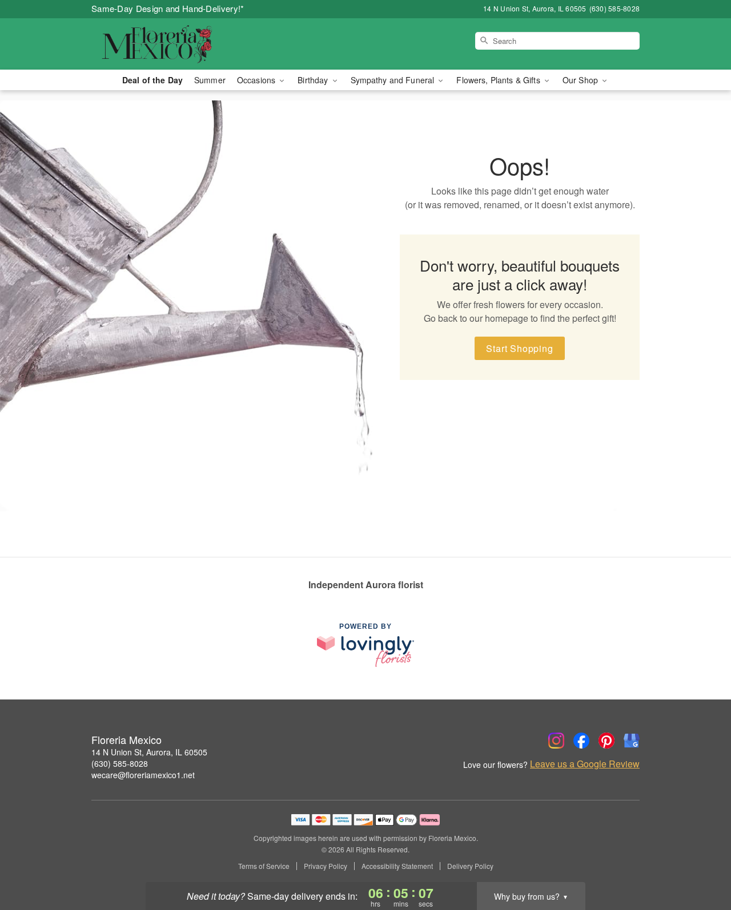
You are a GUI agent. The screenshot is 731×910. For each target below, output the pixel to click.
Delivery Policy (470, 866)
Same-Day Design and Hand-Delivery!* (167, 8)
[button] (701, 861)
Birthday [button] (314, 80)
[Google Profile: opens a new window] (632, 741)
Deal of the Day (152, 80)
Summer (210, 80)
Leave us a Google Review (585, 764)
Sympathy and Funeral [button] (394, 80)
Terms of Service (264, 866)
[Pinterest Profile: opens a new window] (606, 741)
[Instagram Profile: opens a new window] (556, 741)
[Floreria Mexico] (173, 44)
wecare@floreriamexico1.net (143, 774)
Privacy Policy (325, 866)
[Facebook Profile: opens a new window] (581, 741)
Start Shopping (519, 348)
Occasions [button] (257, 80)
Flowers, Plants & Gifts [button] (499, 80)
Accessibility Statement (397, 866)
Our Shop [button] (581, 80)
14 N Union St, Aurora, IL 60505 (149, 752)
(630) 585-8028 (119, 763)
